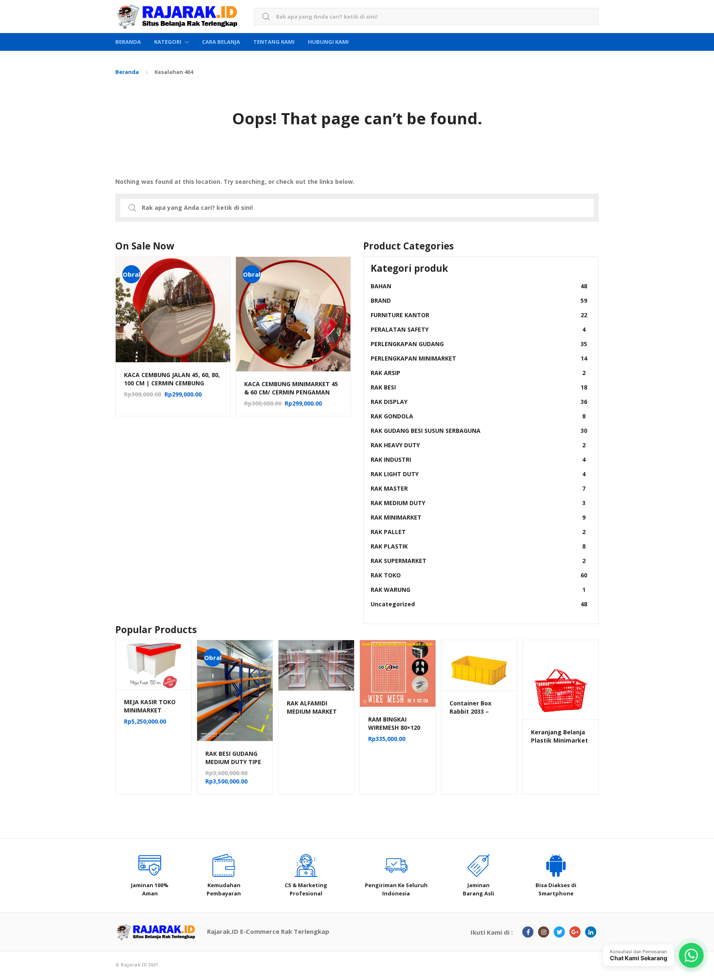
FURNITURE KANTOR (479, 315)
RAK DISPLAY (479, 402)
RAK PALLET (478, 532)
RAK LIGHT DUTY (478, 474)
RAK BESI (479, 387)
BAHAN (479, 286)
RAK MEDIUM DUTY (478, 503)
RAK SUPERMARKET (478, 561)
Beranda (128, 41)
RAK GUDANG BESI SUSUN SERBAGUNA (479, 430)
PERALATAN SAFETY (478, 329)
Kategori (167, 41)
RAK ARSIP (478, 373)
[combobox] (426, 17)
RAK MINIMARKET (478, 517)
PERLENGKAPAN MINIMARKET (479, 358)
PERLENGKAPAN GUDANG (479, 344)
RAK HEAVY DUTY (478, 445)
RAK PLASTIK (478, 546)
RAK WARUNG (478, 589)
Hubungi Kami (328, 41)
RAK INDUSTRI (478, 459)
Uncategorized (479, 604)
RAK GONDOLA (478, 416)
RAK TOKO (479, 575)
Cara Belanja (221, 41)
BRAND (479, 300)
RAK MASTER (478, 488)
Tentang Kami (274, 41)
